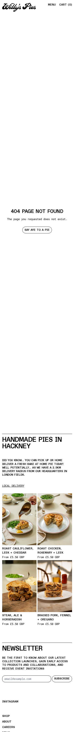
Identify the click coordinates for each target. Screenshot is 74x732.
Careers (8, 727)
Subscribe (62, 678)
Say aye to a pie (37, 230)
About (6, 721)
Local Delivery (13, 486)
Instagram (10, 701)
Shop (6, 716)
